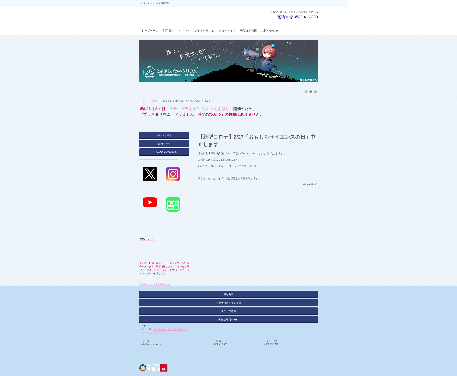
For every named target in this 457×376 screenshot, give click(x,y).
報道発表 (228, 294)
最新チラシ (164, 143)
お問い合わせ (269, 30)
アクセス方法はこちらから (156, 333)
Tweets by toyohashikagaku (154, 284)
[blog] (173, 199)
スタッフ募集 (228, 311)
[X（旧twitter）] (150, 168)
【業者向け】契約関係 (228, 302)
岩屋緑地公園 (248, 30)
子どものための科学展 (164, 152)
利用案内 (168, 30)
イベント (184, 30)
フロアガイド (227, 30)
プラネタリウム (204, 30)
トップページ (150, 30)
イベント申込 (164, 135)
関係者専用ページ (228, 319)
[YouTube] (150, 199)
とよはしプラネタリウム (166, 16)
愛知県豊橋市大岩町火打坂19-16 (170, 329)
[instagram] (173, 168)
